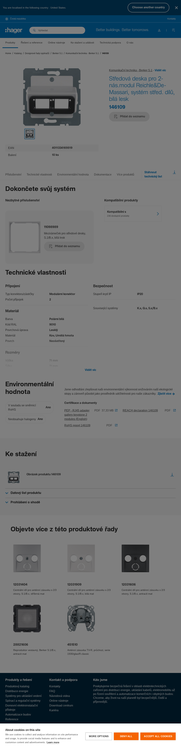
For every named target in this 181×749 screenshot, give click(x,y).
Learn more (53, 742)
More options (99, 736)
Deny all (126, 736)
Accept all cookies (158, 736)
